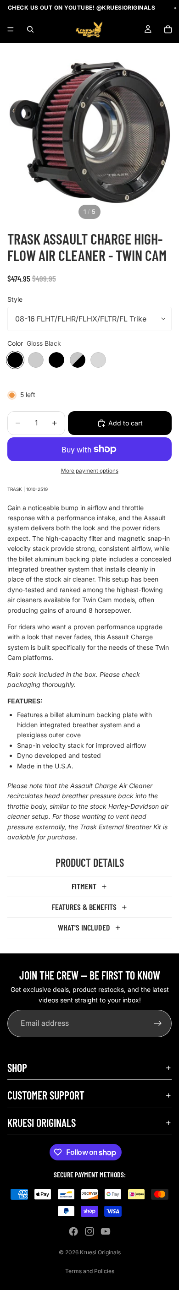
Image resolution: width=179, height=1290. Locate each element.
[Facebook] (73, 1231)
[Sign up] (158, 1024)
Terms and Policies (89, 1271)
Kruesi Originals (100, 1252)
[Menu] (10, 29)
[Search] (30, 29)
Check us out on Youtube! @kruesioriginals (76, 7)
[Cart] (168, 29)
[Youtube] (105, 1231)
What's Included (84, 927)
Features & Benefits (84, 907)
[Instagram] (89, 1231)
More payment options (89, 471)
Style (14, 299)
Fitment (84, 886)
